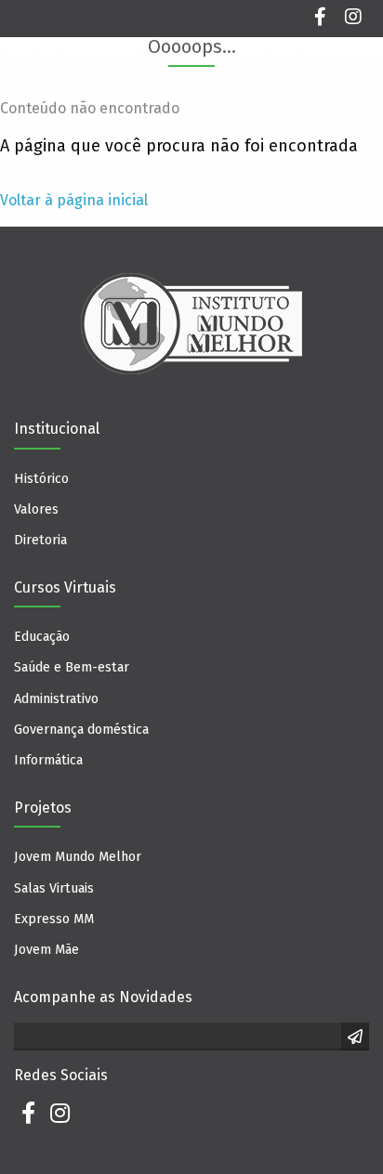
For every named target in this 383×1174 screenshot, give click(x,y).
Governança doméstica (81, 729)
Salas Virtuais (54, 888)
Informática (48, 760)
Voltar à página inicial (74, 200)
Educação (42, 637)
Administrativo (56, 699)
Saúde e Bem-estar (71, 667)
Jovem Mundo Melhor (77, 857)
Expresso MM (54, 919)
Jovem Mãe (46, 950)
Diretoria (40, 540)
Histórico (41, 479)
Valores (36, 509)
